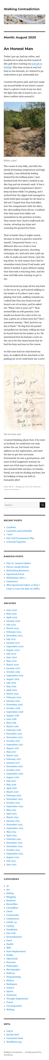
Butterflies (12, 904)
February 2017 (13, 759)
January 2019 (13, 701)
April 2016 (11, 788)
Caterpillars (12, 907)
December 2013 (14, 842)
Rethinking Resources (17, 570)
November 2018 (14, 704)
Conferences (12, 918)
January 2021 (13, 643)
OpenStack (12, 958)
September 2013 (14, 853)
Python (10, 980)
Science (10, 987)
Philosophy (12, 966)
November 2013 (14, 846)
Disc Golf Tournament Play (20, 538)
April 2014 (11, 835)
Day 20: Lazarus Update (18, 563)
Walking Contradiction (22, 9)
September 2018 (14, 712)
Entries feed (12, 1034)
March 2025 (12, 628)
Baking (10, 893)
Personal (36, 487)
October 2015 (13, 802)
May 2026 (11, 613)
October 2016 (13, 770)
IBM (8, 947)
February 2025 (13, 632)
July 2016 (11, 781)
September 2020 (15, 646)
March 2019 (12, 693)
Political (10, 973)
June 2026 (11, 610)
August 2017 (12, 748)
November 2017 (14, 737)
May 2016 (11, 784)
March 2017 (12, 755)
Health (9, 944)
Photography (13, 969)
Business (11, 900)
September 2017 (14, 744)
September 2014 (14, 828)
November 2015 (14, 799)
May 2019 (11, 686)
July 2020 (11, 653)
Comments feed (14, 1038)
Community (12, 915)
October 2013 (13, 850)
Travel (9, 1002)
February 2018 (13, 730)
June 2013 (11, 864)
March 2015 (12, 817)
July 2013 (11, 861)
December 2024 (14, 635)
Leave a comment (11, 489)
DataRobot (12, 929)
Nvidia (9, 955)
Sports (9, 991)
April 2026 (11, 617)
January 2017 (13, 762)
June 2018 (11, 719)
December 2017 (14, 733)
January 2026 (13, 621)
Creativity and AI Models (19, 531)
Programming (13, 976)
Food (9, 940)
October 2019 (13, 672)
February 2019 (13, 697)
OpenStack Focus (15, 574)
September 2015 (14, 806)
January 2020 (13, 668)
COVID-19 (11, 922)
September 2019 (14, 675)
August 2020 (12, 650)
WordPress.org (14, 1042)
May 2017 (11, 752)
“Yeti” (9, 534)
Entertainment (14, 937)
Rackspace (11, 984)
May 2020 (11, 661)
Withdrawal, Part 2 (16, 577)
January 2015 (13, 821)
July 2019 (11, 682)
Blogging (20, 487)
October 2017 (13, 741)
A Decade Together (16, 542)
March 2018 (12, 726)
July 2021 (11, 639)
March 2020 (12, 664)
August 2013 (12, 857)
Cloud (9, 911)
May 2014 (11, 832)
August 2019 (12, 679)
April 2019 (11, 690)
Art (8, 889)
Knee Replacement (16, 951)
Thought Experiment (17, 998)
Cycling (10, 926)
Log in (9, 1031)
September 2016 (14, 773)
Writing (10, 1009)
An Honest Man (18, 48)
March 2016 (12, 792)
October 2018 (13, 708)
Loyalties (11, 527)
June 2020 (11, 657)
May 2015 (11, 810)
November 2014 (14, 824)
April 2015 (11, 813)
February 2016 (13, 795)
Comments (12, 581)
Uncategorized (14, 1006)
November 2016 (14, 766)
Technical (11, 995)
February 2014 (13, 839)
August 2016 (12, 777)
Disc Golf (28, 487)
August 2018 (12, 715)
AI (7, 886)
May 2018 (11, 722)
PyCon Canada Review (17, 567)
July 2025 (11, 624)
